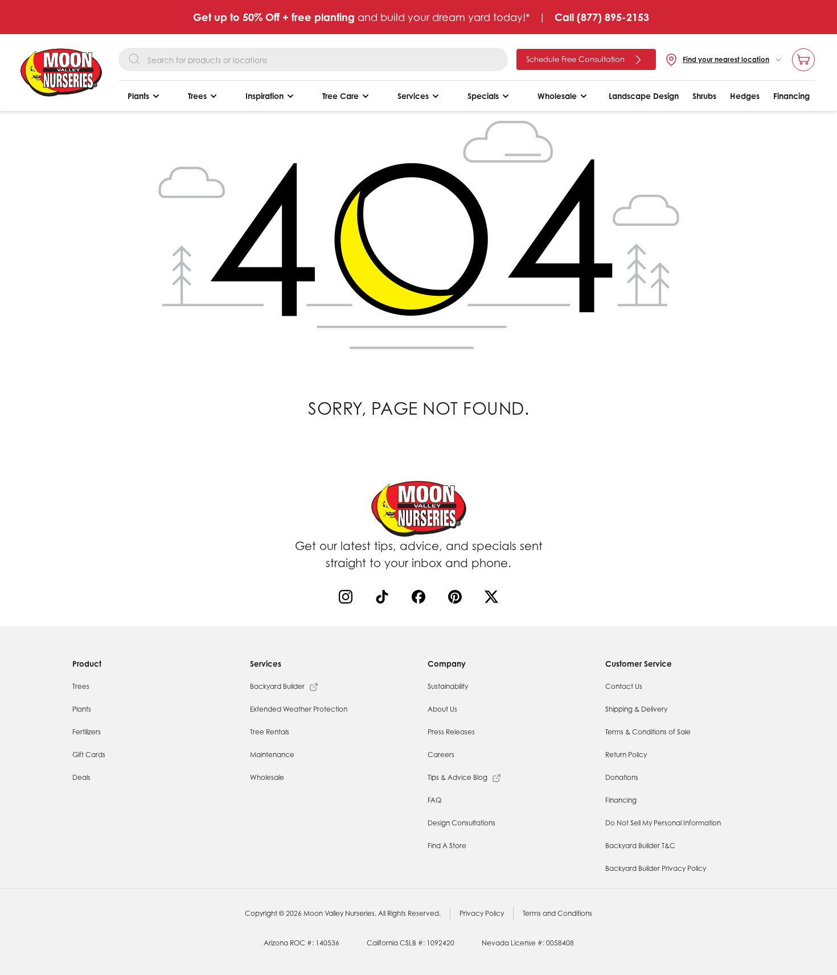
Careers (441, 754)
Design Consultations (461, 823)
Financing (791, 96)
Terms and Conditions (557, 913)
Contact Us (623, 686)
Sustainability (448, 686)
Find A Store (447, 845)
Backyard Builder (277, 686)
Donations (621, 777)
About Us (442, 709)
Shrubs (704, 96)
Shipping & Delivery (636, 709)
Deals (81, 777)
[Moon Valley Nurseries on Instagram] (348, 599)
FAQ (434, 800)
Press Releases (451, 732)
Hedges (745, 96)
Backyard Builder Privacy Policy (655, 868)
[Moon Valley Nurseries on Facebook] (420, 599)
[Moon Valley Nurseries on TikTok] (384, 599)
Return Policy (626, 754)
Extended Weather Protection (298, 709)
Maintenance (272, 754)
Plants (138, 96)
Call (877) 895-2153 (602, 17)
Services (413, 96)
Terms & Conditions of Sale (648, 732)
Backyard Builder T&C (640, 845)
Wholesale (557, 96)
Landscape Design (644, 96)
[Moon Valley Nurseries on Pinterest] (457, 599)
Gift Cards (88, 754)
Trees (197, 96)
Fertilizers (86, 732)
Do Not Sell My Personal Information (663, 823)
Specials (483, 96)
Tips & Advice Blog (457, 777)
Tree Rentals (269, 732)
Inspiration (264, 96)
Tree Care (340, 96)
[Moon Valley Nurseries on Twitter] (493, 599)
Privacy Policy (481, 913)
